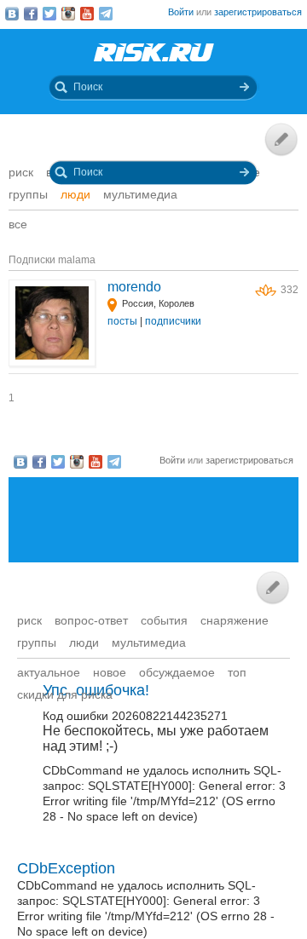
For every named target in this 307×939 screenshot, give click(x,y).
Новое (109, 672)
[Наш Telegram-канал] (106, 13)
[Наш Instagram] (68, 13)
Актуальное (48, 672)
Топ (237, 672)
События (164, 620)
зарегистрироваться (258, 12)
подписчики (173, 321)
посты (122, 321)
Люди (75, 194)
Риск (21, 172)
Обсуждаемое (177, 672)
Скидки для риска (65, 694)
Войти (181, 12)
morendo (134, 286)
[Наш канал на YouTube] (87, 13)
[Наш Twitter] (49, 13)
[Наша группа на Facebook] (31, 13)
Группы (28, 194)
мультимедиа (140, 194)
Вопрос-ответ (91, 620)
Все (18, 224)
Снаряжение (234, 620)
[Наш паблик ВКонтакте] (12, 13)
